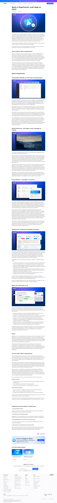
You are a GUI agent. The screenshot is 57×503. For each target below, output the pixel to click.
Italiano (15, 495)
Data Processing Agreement (36, 484)
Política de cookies (36, 482)
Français (12, 495)
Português (20, 495)
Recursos (30, 3)
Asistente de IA (5, 478)
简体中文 (27, 495)
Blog (25, 477)
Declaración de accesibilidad (36, 487)
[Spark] (6, 3)
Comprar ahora (50, 3)
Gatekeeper (5, 484)
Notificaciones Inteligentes (7, 491)
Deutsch (7, 495)
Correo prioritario (5, 485)
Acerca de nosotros (26, 479)
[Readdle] (52, 474)
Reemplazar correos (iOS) (17, 486)
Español (10, 495)
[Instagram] (49, 494)
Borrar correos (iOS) (17, 483)
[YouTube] (51, 494)
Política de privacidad (35, 470)
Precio (26, 476)
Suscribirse (35, 468)
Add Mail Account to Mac (18, 477)
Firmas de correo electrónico (7, 490)
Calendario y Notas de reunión (6, 480)
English (4, 495)
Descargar (41, 440)
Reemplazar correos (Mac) (17, 482)
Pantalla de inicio (5, 482)
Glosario (26, 483)
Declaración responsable (37, 485)
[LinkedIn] (45, 495)
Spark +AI (4, 477)
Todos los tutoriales (17, 476)
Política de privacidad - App (37, 479)
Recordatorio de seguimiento (7, 489)
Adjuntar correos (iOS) (18, 484)
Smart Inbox (5, 483)
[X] (47, 494)
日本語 (17, 495)
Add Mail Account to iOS (18, 478)
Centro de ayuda (27, 482)
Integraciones (5, 476)
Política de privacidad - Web (37, 477)
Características (12, 3)
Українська (23, 495)
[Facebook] (44, 494)
